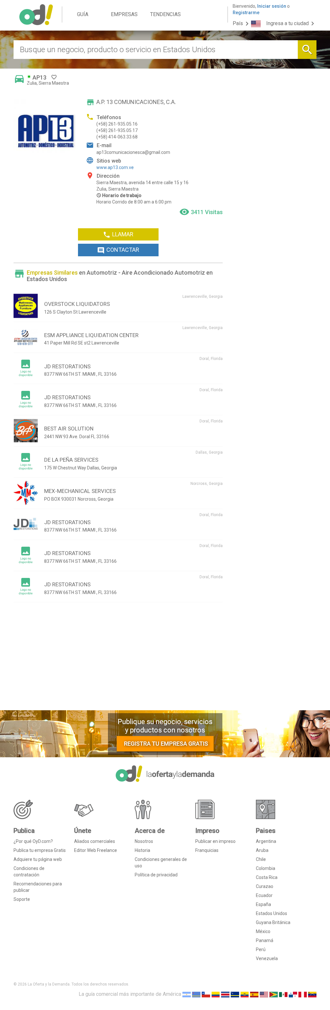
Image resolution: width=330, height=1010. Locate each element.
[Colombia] (215, 994)
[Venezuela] (312, 994)
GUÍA (82, 14)
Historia (142, 850)
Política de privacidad (156, 874)
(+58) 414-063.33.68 (117, 136)
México (263, 931)
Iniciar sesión (271, 6)
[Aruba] (196, 994)
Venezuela (267, 958)
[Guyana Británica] (273, 994)
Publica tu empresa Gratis (40, 850)
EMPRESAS (124, 14)
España (263, 904)
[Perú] (302, 994)
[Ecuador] (244, 994)
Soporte (22, 899)
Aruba (262, 850)
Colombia (265, 868)
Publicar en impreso (215, 841)
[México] (283, 994)
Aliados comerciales (94, 841)
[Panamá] (293, 994)
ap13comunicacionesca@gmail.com (133, 152)
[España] (254, 994)
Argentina (266, 841)
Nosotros (144, 841)
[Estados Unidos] (264, 994)
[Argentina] (186, 994)
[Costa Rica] (225, 994)
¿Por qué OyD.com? (33, 841)
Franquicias (206, 850)
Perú (261, 949)
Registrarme (246, 12)
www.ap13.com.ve (115, 167)
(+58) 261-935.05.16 (117, 124)
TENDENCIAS (165, 14)
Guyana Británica (273, 922)
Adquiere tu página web (38, 859)
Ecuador (264, 895)
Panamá (264, 940)
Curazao (264, 886)
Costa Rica (266, 877)
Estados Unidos (271, 913)
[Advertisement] (118, 659)
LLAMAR (118, 235)
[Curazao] (235, 994)
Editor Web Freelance (95, 850)
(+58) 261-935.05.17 (117, 130)
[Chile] (206, 994)
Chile (261, 859)
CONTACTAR (118, 250)
